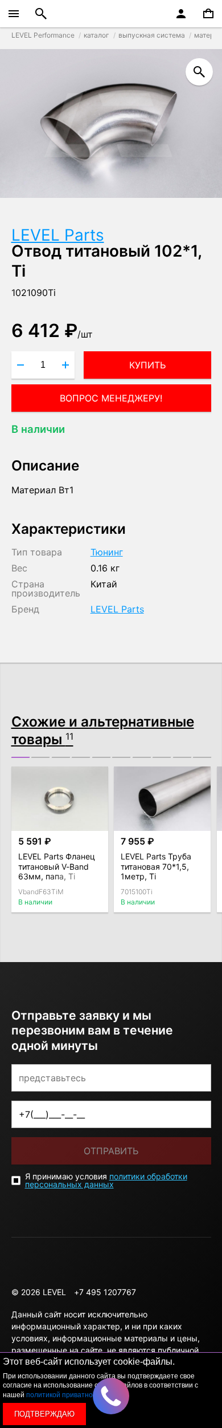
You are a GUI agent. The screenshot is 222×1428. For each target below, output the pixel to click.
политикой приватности (65, 1395)
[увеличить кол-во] (65, 365)
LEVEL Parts (57, 235)
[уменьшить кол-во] (20, 365)
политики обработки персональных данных (106, 1180)
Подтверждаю (44, 1414)
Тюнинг (107, 552)
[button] (20, 757)
